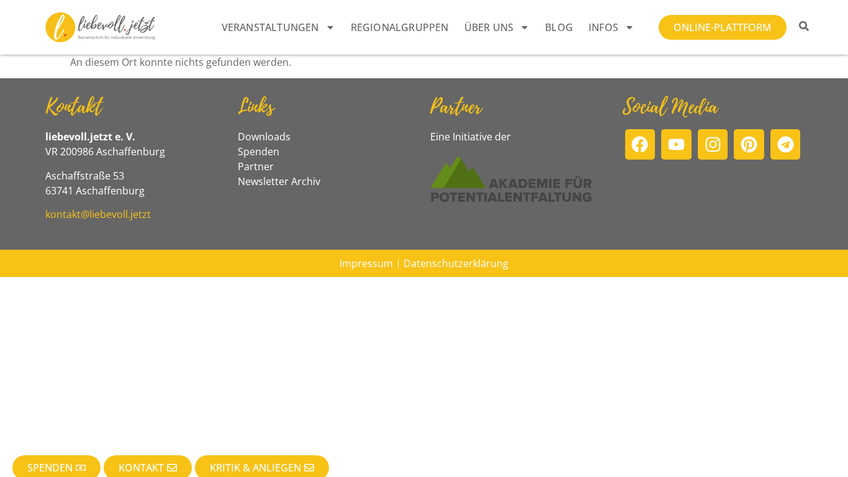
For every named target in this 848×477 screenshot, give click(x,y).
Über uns (489, 27)
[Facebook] (640, 144)
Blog (559, 27)
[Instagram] (713, 144)
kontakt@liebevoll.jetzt (98, 214)
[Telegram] (785, 144)
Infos (603, 27)
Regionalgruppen (400, 27)
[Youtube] (676, 144)
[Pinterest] (749, 144)
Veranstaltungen (270, 27)
